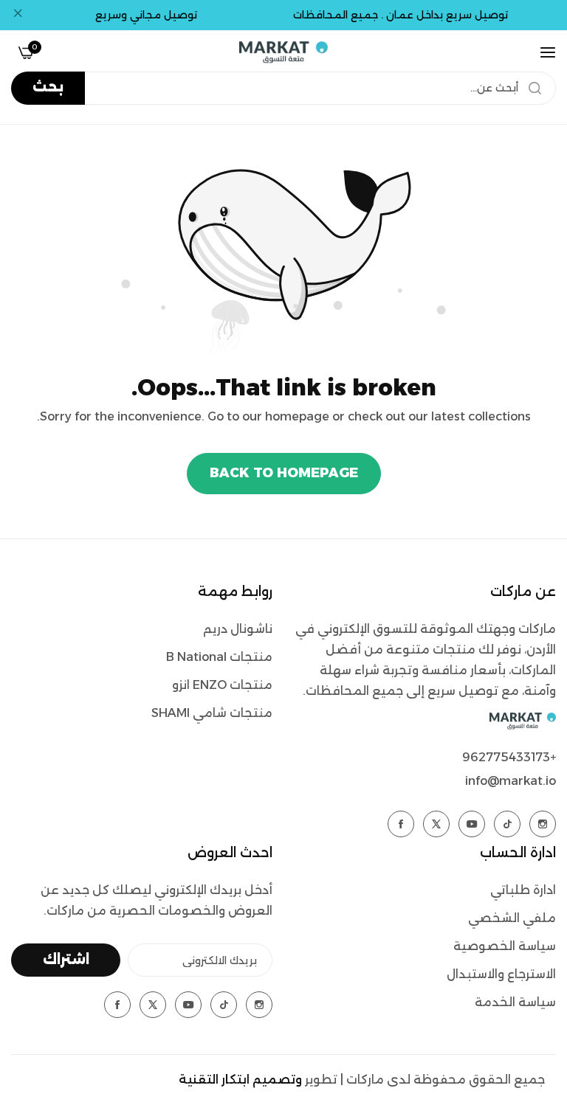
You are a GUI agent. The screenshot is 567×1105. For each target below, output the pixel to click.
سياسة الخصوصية (504, 946)
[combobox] (283, 88)
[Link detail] (542, 824)
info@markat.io (510, 781)
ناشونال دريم (237, 629)
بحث (47, 87)
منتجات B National (219, 657)
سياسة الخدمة (515, 1002)
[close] (17, 15)
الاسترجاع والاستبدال (501, 974)
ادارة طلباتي (523, 890)
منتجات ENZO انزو (222, 685)
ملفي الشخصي (512, 918)
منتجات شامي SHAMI (211, 713)
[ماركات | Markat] (283, 52)
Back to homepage (284, 473)
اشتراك (66, 960)
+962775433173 (509, 757)
